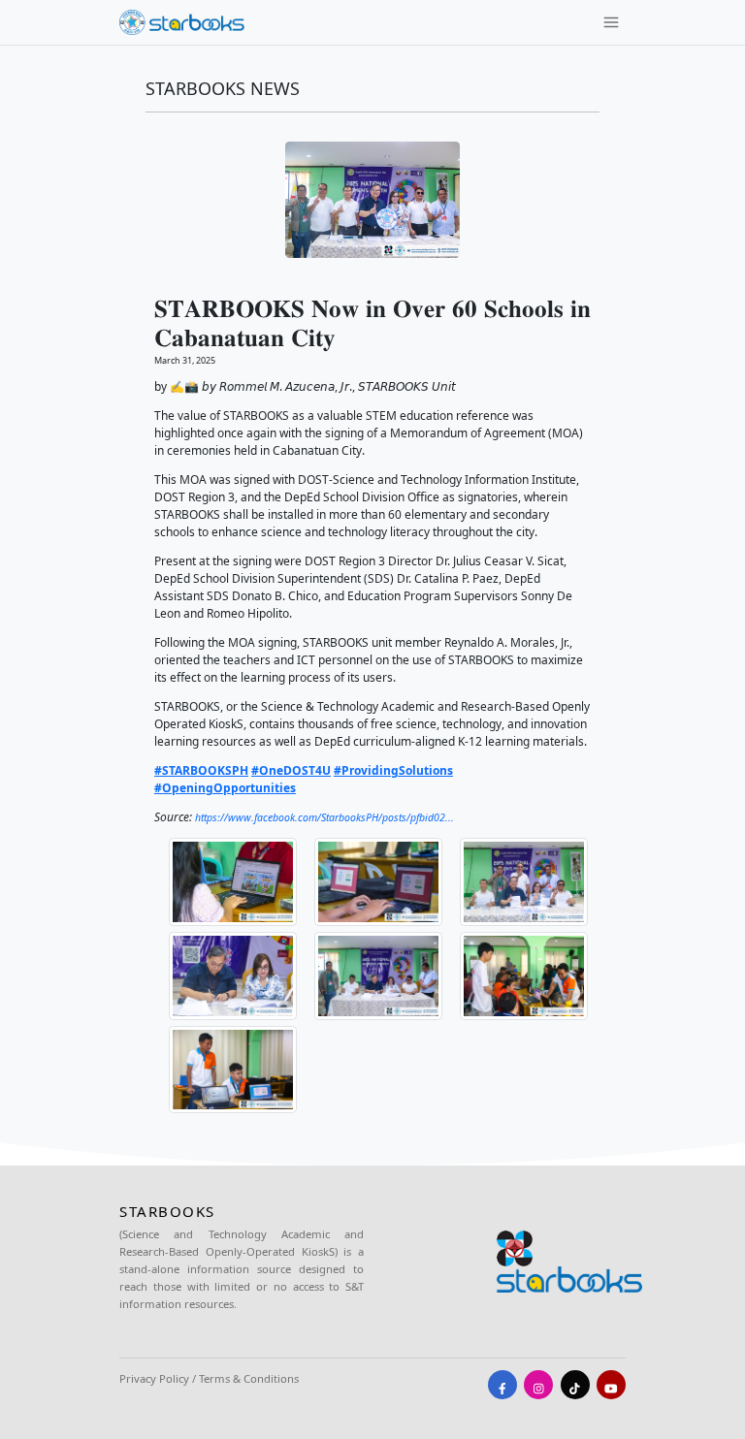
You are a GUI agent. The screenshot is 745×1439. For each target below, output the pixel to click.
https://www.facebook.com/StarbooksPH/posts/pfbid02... (324, 817)
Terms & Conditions (249, 1378)
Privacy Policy (154, 1378)
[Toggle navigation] (611, 22)
